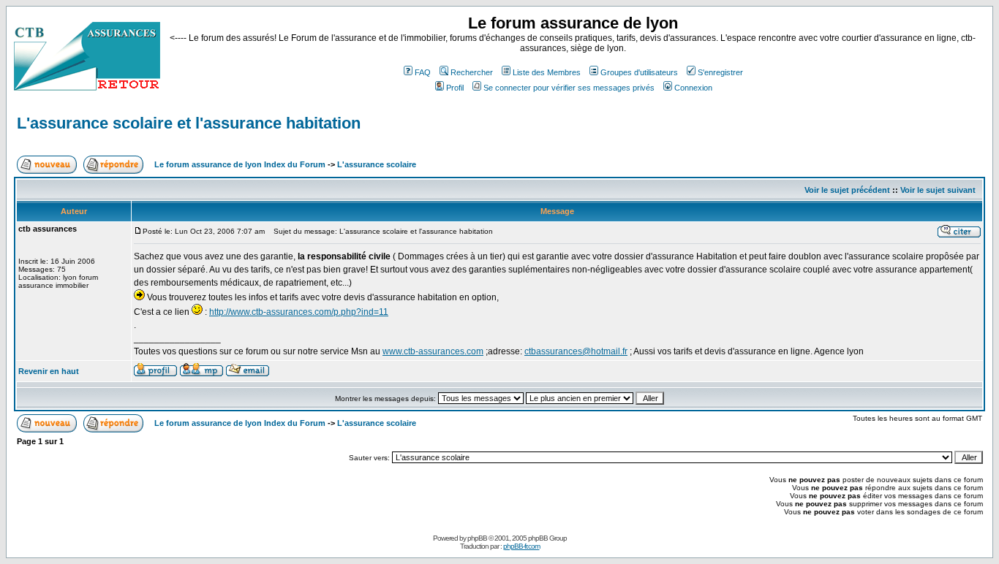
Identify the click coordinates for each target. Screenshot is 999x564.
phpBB (477, 538)
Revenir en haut (48, 371)
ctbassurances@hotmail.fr (575, 351)
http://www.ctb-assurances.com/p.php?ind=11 (298, 312)
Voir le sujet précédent (847, 190)
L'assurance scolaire (376, 164)
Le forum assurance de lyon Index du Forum (239, 164)
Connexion (693, 87)
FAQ (423, 72)
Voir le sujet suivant (938, 190)
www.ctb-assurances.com (432, 351)
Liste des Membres (547, 72)
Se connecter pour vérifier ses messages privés (569, 87)
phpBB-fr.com (521, 546)
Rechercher (472, 72)
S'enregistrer (720, 72)
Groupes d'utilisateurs (639, 72)
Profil (455, 87)
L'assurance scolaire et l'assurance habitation (189, 123)
